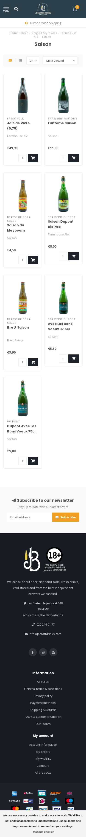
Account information (43, 744)
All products (43, 772)
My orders (43, 752)
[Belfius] (28, 793)
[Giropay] (28, 801)
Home (13, 33)
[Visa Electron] (70, 809)
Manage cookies (43, 832)
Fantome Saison (62, 123)
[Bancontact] (29, 809)
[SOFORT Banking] (55, 793)
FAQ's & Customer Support (43, 717)
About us (43, 682)
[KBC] (55, 801)
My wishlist (43, 758)
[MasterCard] (15, 809)
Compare (43, 766)
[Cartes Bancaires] (42, 793)
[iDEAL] (42, 801)
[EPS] (69, 793)
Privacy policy (43, 696)
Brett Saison (18, 327)
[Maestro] (69, 801)
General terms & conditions (43, 689)
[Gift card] (14, 801)
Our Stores (43, 724)
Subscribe (68, 517)
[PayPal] (43, 809)
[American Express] (14, 793)
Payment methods (43, 703)
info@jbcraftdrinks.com (45, 634)
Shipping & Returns (43, 710)
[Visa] (57, 809)
